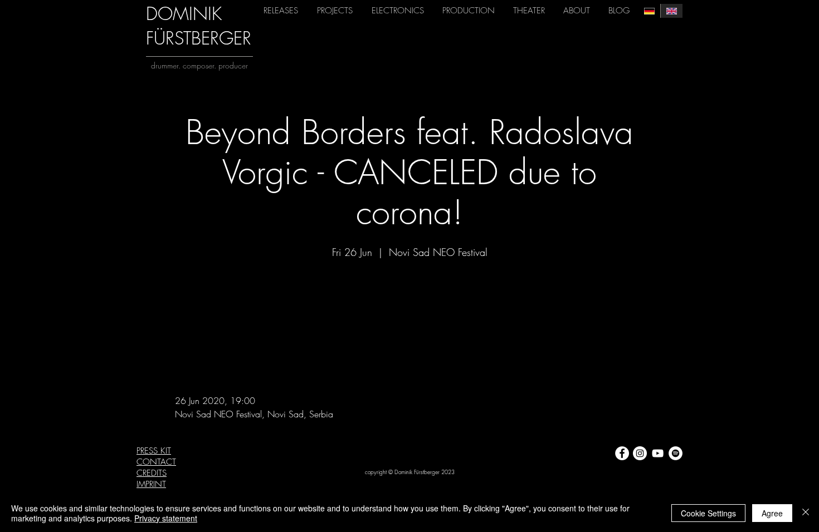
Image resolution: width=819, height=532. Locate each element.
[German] (649, 11)
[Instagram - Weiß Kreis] (640, 453)
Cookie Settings (708, 513)
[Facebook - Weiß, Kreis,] (622, 453)
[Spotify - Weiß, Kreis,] (675, 453)
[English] (671, 11)
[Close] (805, 513)
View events (409, 313)
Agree (772, 513)
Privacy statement (165, 518)
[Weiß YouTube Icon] (658, 453)
